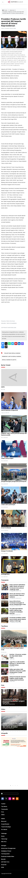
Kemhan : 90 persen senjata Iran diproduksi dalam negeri (17, 656)
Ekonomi (3, 821)
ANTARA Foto (5, 862)
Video (3, 709)
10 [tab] (24, 731)
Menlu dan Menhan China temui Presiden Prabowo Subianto (17, 595)
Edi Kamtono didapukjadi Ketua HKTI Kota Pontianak (12, 527)
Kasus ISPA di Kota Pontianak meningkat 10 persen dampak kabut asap (17, 603)
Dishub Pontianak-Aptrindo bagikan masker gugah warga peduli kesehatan (17, 678)
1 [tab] (9, 707)
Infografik (4, 733)
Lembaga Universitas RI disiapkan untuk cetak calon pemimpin (14, 503)
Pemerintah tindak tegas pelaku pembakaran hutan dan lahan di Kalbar (13, 725)
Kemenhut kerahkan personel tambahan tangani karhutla (13, 701)
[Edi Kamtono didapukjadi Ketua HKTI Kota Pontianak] (14, 518)
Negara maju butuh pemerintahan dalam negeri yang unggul (14, 457)
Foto (2, 685)
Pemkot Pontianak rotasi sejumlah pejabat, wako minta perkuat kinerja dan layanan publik (14, 433)
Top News (4, 626)
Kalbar (3, 818)
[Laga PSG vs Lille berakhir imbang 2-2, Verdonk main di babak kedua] (4, 664)
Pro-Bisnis (4, 829)
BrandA (3, 859)
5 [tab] (18, 707)
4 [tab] (16, 707)
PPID (2, 867)
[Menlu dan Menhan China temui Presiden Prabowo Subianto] (4, 596)
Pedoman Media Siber (7, 856)
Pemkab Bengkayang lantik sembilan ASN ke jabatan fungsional (13, 409)
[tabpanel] (14, 697)
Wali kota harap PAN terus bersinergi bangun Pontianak (12, 550)
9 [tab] (22, 731)
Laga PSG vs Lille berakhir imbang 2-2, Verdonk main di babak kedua (17, 663)
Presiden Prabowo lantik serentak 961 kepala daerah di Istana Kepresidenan (13, 12)
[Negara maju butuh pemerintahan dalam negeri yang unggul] (14, 448)
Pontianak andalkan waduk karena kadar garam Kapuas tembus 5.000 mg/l (17, 619)
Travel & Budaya (6, 826)
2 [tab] (11, 707)
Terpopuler (5, 580)
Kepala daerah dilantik (9, 359)
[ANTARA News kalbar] (15, 2)
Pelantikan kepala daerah (12, 353)
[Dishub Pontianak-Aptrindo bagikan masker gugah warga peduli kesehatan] (4, 679)
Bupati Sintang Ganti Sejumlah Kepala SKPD (13, 386)
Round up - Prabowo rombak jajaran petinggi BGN (12, 573)
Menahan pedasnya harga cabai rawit (13, 780)
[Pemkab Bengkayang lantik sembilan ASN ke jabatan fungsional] (14, 400)
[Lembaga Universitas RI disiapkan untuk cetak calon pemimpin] (14, 495)
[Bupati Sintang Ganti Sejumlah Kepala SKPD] (14, 377)
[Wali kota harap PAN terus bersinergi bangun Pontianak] (14, 541)
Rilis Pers (3, 841)
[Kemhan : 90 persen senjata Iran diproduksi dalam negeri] (4, 656)
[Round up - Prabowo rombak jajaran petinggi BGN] (14, 564)
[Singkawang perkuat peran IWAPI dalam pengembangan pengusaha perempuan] (14, 472)
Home (6, 10)
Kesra (2, 836)
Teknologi (4, 839)
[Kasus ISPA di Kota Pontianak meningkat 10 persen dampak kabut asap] (4, 603)
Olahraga (4, 833)
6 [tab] (15, 731)
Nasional (12, 10)
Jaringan (3, 845)
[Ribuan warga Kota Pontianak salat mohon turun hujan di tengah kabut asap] (14, 638)
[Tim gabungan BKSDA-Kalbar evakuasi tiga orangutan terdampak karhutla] (4, 611)
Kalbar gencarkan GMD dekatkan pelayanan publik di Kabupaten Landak (17, 671)
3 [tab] (14, 707)
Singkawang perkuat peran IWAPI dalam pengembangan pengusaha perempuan (14, 480)
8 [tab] (20, 731)
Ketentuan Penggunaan (8, 848)
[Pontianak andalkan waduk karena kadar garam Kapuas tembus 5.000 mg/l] (4, 620)
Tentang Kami (5, 853)
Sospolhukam (5, 824)
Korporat (3, 864)
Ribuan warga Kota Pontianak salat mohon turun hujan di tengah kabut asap (12, 648)
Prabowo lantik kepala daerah (11, 356)
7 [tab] (17, 731)
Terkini (3, 803)
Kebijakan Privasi (6, 851)
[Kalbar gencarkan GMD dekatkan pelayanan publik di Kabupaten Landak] (4, 671)
